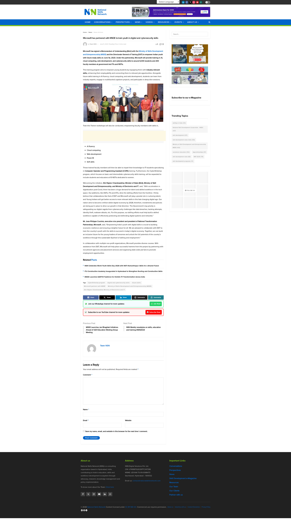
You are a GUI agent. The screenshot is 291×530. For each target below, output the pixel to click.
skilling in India (179, 123)
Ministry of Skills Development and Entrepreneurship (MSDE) (130, 286)
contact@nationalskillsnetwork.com (147, 480)
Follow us (190, 190)
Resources (163, 22)
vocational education (181, 152)
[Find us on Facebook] (186, 2)
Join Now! (156, 304)
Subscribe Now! (154, 312)
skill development (180, 135)
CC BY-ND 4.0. (131, 507)
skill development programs (183, 161)
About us (192, 22)
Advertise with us (180, 507)
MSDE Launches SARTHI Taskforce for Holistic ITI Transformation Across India (115, 277)
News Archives (98, 32)
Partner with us (176, 494)
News (137, 22)
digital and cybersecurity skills (119, 283)
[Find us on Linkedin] (105, 494)
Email (86, 420)
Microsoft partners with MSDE (94, 286)
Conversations (102, 22)
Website (128, 420)
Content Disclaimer (194, 507)
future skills (136, 283)
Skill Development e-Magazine (183, 478)
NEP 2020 (198, 157)
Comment (87, 374)
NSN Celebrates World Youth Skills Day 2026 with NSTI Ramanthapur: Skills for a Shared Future (122, 265)
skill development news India (184, 140)
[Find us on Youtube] (197, 2)
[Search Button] (209, 22)
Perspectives (123, 22)
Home (87, 22)
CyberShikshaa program (96, 283)
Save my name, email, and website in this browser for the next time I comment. (116, 431)
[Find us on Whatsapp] (200, 2)
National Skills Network (96, 507)
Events (178, 22)
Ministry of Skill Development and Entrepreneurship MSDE (189, 145)
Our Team (173, 486)
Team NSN (93, 44)
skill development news (182, 157)
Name (86, 409)
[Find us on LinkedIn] (183, 2)
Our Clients (174, 490)
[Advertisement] (124, 136)
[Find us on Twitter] (190, 2)
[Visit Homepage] (95, 12)
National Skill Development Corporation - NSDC (188, 129)
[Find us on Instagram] (193, 2)
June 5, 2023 (104, 44)
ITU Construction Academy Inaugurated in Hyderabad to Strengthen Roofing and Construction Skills (123, 271)
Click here (110, 487)
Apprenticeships (199, 152)
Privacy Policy (206, 507)
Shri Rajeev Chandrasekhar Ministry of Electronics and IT (104, 290)
